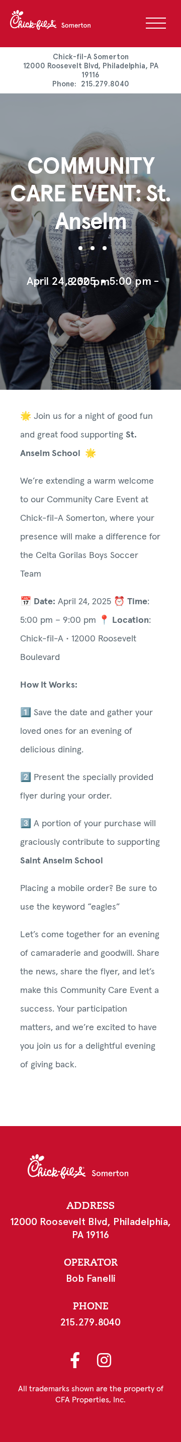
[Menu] (156, 23)
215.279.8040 (105, 83)
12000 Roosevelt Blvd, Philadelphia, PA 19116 (90, 70)
